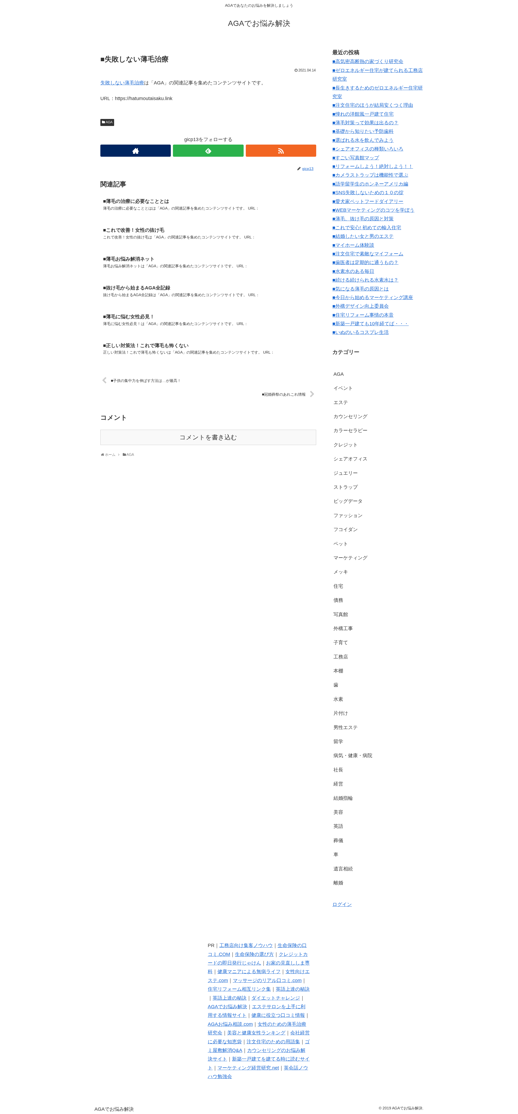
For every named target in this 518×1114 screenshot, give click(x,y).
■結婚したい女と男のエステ (363, 236)
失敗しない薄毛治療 (122, 83)
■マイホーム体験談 (353, 245)
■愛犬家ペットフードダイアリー (367, 201)
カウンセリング (350, 416)
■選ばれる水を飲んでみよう (363, 140)
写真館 (340, 614)
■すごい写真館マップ (355, 157)
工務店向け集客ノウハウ (246, 945)
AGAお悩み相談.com (230, 1024)
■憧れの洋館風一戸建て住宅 (363, 114)
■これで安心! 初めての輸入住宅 (366, 227)
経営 (338, 784)
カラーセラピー (350, 430)
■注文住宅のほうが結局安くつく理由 (372, 105)
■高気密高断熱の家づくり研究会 (367, 61)
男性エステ (345, 727)
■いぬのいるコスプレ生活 (360, 332)
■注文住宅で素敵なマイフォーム (367, 254)
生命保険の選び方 (254, 954)
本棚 (338, 671)
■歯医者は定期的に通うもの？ (365, 262)
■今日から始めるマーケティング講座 (372, 297)
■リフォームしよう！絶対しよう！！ (372, 166)
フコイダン (345, 529)
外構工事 (343, 628)
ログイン (342, 904)
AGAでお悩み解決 (227, 1006)
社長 (338, 770)
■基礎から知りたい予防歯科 (363, 131)
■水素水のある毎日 (353, 271)
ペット (340, 543)
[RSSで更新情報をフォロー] (281, 151)
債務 (338, 600)
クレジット (345, 444)
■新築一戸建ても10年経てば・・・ (370, 323)
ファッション (348, 515)
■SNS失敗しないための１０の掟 (368, 192)
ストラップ (345, 487)
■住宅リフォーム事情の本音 (363, 315)
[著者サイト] (135, 151)
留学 (338, 741)
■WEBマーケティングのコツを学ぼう (373, 210)
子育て (340, 642)
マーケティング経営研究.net (248, 1068)
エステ (340, 402)
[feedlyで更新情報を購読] (208, 151)
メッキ (340, 572)
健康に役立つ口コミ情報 (278, 1015)
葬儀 (338, 840)
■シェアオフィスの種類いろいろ (367, 149)
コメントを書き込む (208, 437)
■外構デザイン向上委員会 (360, 306)
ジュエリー (345, 473)
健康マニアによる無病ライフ (249, 971)
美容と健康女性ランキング (256, 1033)
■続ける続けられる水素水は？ (365, 280)
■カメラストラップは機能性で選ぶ (370, 175)
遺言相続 (343, 869)
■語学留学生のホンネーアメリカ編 (370, 184)
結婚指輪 (343, 798)
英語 (338, 826)
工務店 (340, 656)
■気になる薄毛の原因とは (360, 289)
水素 (338, 699)
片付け (340, 713)
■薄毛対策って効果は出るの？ (365, 122)
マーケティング (350, 558)
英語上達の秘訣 (293, 989)
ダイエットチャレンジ (275, 998)
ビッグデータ (348, 501)
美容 (338, 812)
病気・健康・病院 (352, 755)
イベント (343, 388)
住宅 (338, 586)
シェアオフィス (350, 459)
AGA (109, 122)
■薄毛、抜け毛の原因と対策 (363, 218)
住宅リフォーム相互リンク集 (239, 989)
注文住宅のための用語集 (273, 1041)
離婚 (338, 883)
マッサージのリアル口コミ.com (267, 980)
